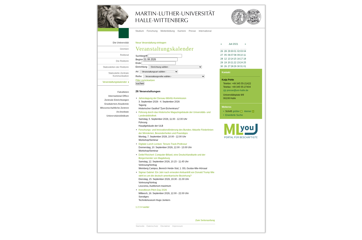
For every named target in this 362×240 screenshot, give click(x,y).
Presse (192, 31)
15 (235, 58)
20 (229, 62)
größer (236, 111)
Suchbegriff (141, 56)
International (205, 31)
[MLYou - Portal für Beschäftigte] (241, 142)
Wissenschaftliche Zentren (114, 108)
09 (238, 55)
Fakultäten (123, 92)
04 (244, 51)
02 (238, 51)
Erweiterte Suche (234, 115)
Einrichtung (141, 67)
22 (235, 62)
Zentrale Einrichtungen (116, 100)
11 (244, 55)
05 (225, 55)
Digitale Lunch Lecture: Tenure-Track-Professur (163, 144)
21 (232, 62)
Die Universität (121, 42)
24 (241, 62)
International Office (118, 96)
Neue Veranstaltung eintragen (151, 42)
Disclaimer (165, 226)
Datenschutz (152, 226)
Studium (139, 31)
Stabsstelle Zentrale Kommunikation (118, 74)
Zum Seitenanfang (205, 220)
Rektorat (124, 55)
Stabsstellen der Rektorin (116, 67)
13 (229, 58)
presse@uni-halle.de (237, 90)
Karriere (182, 31)
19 (225, 62)
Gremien (124, 49)
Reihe (139, 76)
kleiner (247, 111)
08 (235, 55)
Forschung (152, 31)
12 (225, 58)
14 (232, 58)
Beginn (139, 59)
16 (238, 58)
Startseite (140, 226)
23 (238, 62)
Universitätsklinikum (118, 116)
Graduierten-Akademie (116, 104)
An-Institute (122, 112)
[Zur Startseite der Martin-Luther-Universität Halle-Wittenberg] (116, 16)
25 (244, 62)
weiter (146, 207)
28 (225, 51)
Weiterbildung (167, 31)
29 (229, 51)
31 (241, 66)
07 (232, 55)
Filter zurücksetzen (145, 80)
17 (241, 58)
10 (241, 55)
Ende (138, 63)
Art (137, 71)
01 (235, 51)
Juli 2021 (233, 44)
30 (232, 51)
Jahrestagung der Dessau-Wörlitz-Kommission (162, 98)
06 (229, 55)
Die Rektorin (122, 61)
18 (244, 58)
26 (221, 51)
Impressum (177, 226)
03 (241, 51)
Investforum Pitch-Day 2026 (153, 190)
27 (221, 55)
